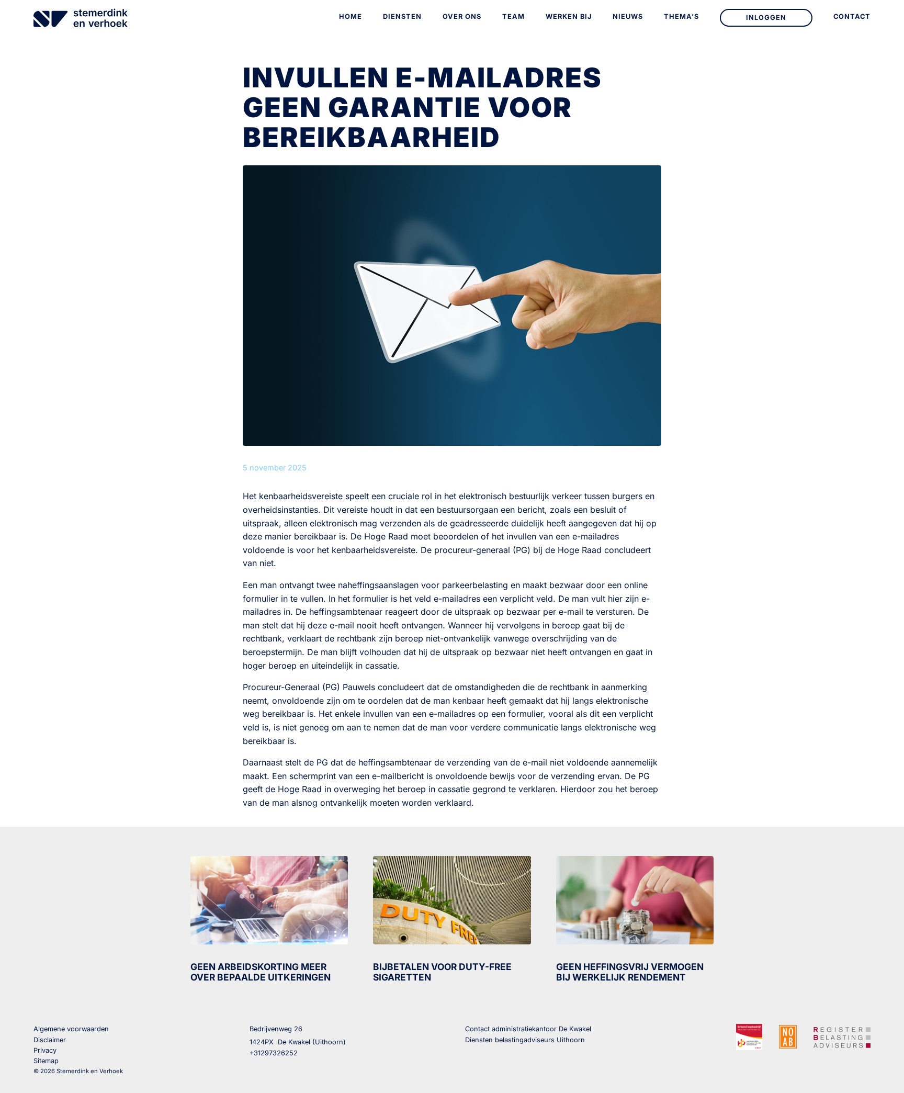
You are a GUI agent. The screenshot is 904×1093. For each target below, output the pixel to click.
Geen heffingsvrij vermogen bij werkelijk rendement (630, 972)
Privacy (44, 1050)
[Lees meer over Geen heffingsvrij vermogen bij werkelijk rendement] (635, 900)
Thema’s (681, 16)
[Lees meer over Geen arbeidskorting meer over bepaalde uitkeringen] (269, 900)
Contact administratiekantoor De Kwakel (528, 1029)
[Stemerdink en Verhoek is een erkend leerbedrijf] (749, 1037)
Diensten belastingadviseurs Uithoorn (525, 1040)
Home (350, 16)
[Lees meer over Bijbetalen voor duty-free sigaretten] (451, 900)
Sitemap (46, 1061)
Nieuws (628, 16)
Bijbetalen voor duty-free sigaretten (442, 972)
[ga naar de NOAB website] (788, 1036)
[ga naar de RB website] (842, 1036)
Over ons (462, 16)
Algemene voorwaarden (71, 1029)
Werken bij (569, 16)
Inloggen (766, 17)
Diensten (402, 16)
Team (513, 16)
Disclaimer (49, 1040)
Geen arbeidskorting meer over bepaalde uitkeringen (260, 972)
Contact (852, 16)
